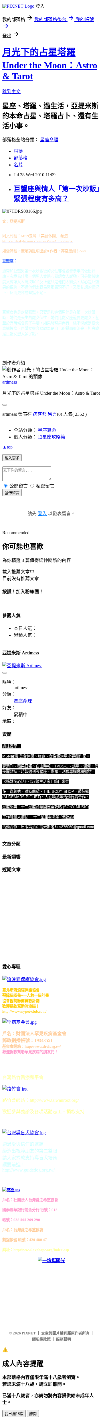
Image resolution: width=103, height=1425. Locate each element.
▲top (7, 447)
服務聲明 (63, 1339)
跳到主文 (11, 91)
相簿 (18, 151)
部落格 (20, 157)
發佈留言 (12, 493)
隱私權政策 (41, 1339)
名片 (18, 164)
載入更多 (12, 458)
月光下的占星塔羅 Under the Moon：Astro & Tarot (49, 64)
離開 (33, 1414)
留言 (52, 414)
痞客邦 (40, 414)
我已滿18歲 (14, 1414)
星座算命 (47, 430)
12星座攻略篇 (51, 437)
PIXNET (29, 1333)
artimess (9, 382)
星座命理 (49, 139)
